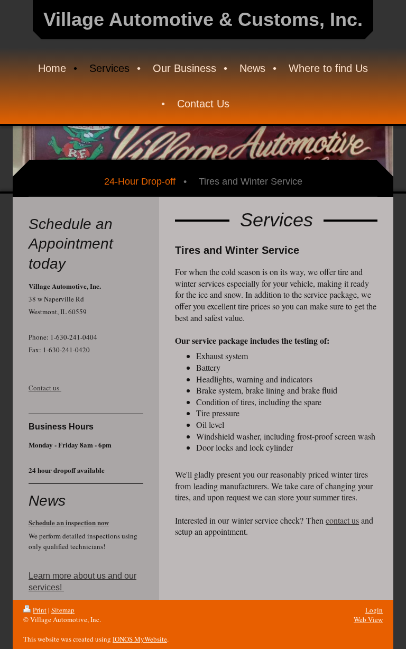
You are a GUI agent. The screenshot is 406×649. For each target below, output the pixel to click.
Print (40, 610)
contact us (342, 520)
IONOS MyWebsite (140, 639)
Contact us (45, 387)
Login (374, 610)
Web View (368, 619)
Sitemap (63, 610)
